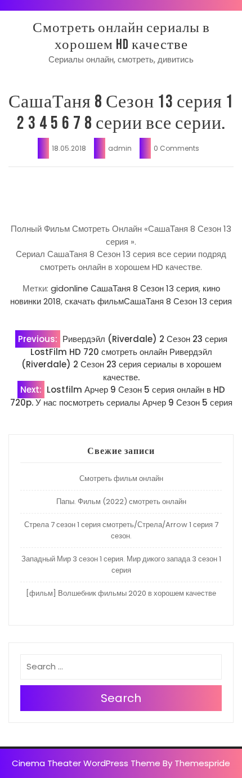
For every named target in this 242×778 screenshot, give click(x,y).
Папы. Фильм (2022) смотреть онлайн (121, 501)
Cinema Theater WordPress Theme (86, 763)
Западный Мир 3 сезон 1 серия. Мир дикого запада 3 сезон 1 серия (121, 564)
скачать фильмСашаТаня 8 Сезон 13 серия (148, 301)
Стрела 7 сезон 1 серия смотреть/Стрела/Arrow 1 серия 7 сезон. (121, 530)
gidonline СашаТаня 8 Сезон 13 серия (125, 288)
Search (121, 698)
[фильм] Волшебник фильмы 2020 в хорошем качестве (121, 593)
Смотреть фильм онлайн (121, 478)
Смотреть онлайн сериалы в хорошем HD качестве (121, 36)
